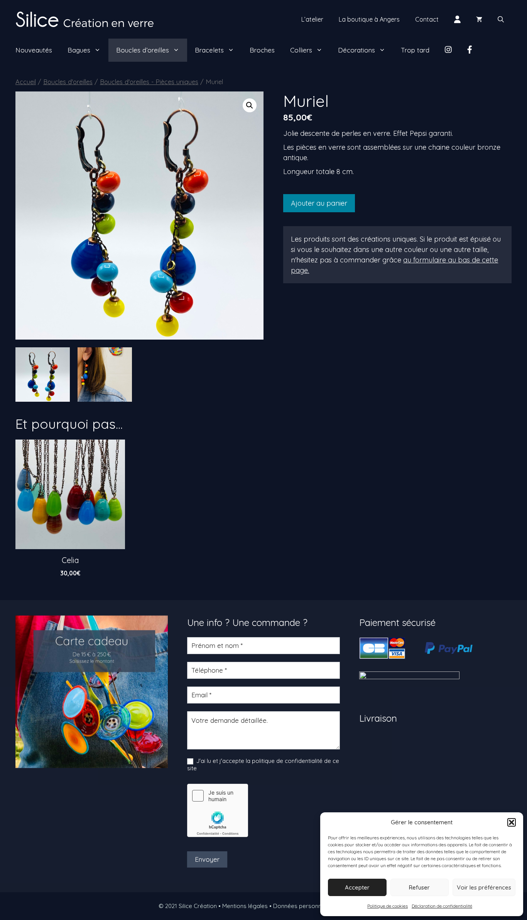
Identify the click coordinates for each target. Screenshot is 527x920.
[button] (511, 822)
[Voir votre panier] (479, 19)
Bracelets (209, 50)
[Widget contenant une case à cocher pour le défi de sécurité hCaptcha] (217, 810)
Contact (427, 19)
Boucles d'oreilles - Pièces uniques (149, 82)
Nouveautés (33, 50)
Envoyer (207, 859)
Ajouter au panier (319, 203)
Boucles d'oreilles (68, 82)
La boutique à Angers (369, 19)
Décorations (356, 50)
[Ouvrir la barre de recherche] (501, 19)
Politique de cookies (387, 906)
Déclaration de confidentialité (442, 906)
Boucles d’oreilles (142, 50)
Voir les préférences (484, 887)
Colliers (301, 50)
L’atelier (312, 19)
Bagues (79, 50)
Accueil (25, 82)
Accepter (357, 887)
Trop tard (415, 50)
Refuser (419, 887)
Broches (262, 50)
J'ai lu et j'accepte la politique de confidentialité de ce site (263, 764)
